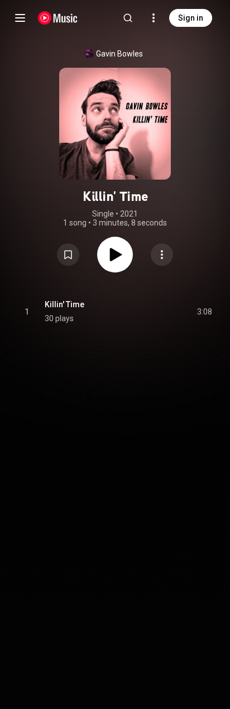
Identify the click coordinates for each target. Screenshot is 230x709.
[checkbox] (204, 311)
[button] (68, 254)
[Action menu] (162, 254)
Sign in (190, 17)
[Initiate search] (128, 18)
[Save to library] (68, 254)
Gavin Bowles (119, 53)
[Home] (58, 18)
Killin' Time (64, 304)
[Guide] (20, 18)
